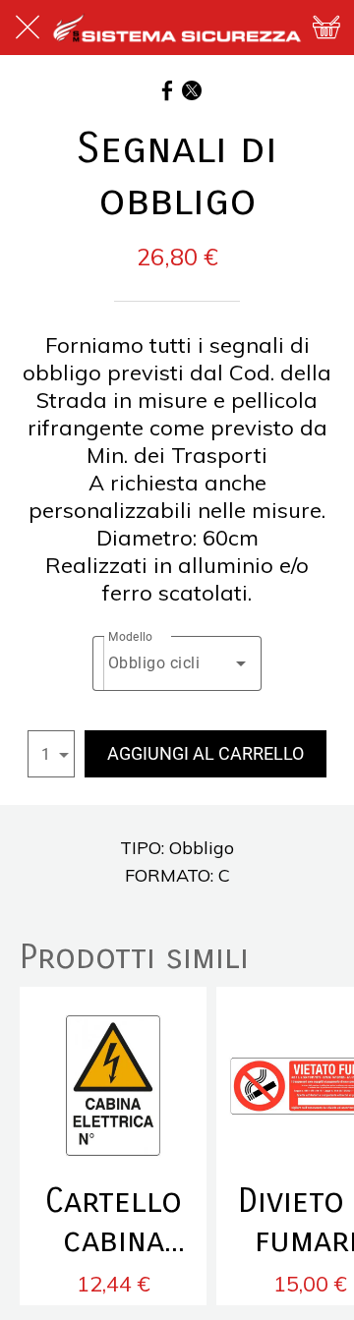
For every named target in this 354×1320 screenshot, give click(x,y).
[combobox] (177, 663)
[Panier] (326, 27)
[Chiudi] (27, 27)
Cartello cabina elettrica (113, 1220)
